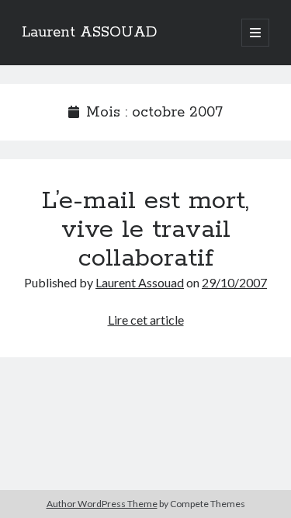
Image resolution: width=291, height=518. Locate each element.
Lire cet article (146, 319)
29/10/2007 (234, 282)
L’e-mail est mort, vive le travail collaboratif (145, 230)
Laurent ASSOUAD (89, 32)
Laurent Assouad (139, 282)
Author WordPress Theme (102, 503)
